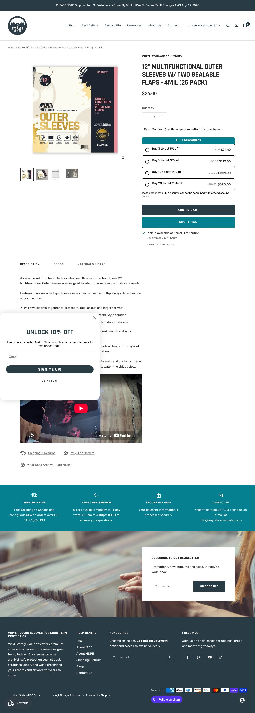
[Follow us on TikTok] (220, 657)
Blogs (80, 666)
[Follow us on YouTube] (209, 657)
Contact (173, 25)
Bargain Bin (113, 25)
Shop (71, 25)
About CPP (84, 647)
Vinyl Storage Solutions (162, 56)
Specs (58, 264)
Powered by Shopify (98, 695)
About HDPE (85, 653)
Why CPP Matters (82, 453)
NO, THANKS (50, 381)
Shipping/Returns (89, 660)
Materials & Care (91, 264)
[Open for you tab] (242, 700)
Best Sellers (90, 25)
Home (11, 47)
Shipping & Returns (41, 453)
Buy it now (188, 222)
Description (29, 264)
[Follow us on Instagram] (198, 657)
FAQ (79, 641)
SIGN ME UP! (50, 369)
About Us (154, 25)
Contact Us (84, 673)
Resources (134, 25)
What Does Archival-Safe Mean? (49, 465)
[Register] (168, 657)
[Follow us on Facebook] (187, 657)
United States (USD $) (202, 25)
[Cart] (245, 25)
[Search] (228, 25)
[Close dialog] (95, 318)
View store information (160, 244)
